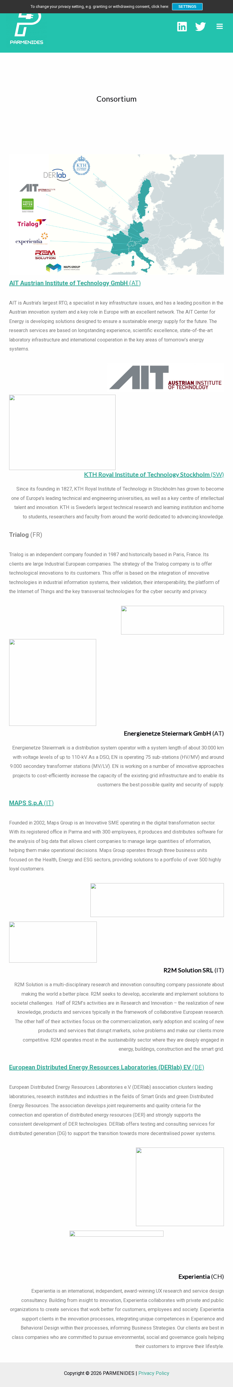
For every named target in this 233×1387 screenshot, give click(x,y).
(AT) (75, 283)
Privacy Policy (153, 1373)
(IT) (31, 803)
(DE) (106, 1067)
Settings (187, 7)
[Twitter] (200, 26)
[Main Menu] (219, 26)
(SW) (154, 474)
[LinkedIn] (182, 26)
